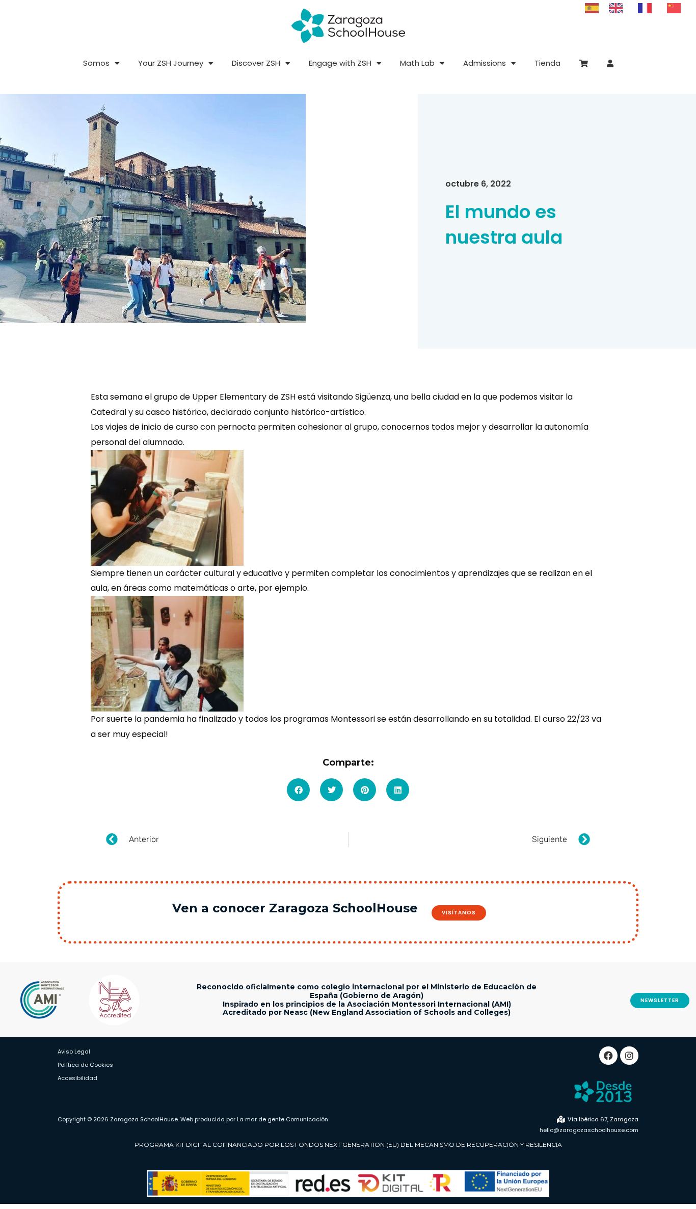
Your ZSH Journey (170, 63)
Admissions (484, 63)
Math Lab (417, 63)
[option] (618, 8)
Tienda (547, 63)
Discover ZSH (256, 63)
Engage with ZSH (340, 63)
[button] (298, 789)
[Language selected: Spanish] (638, 7)
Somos (96, 63)
